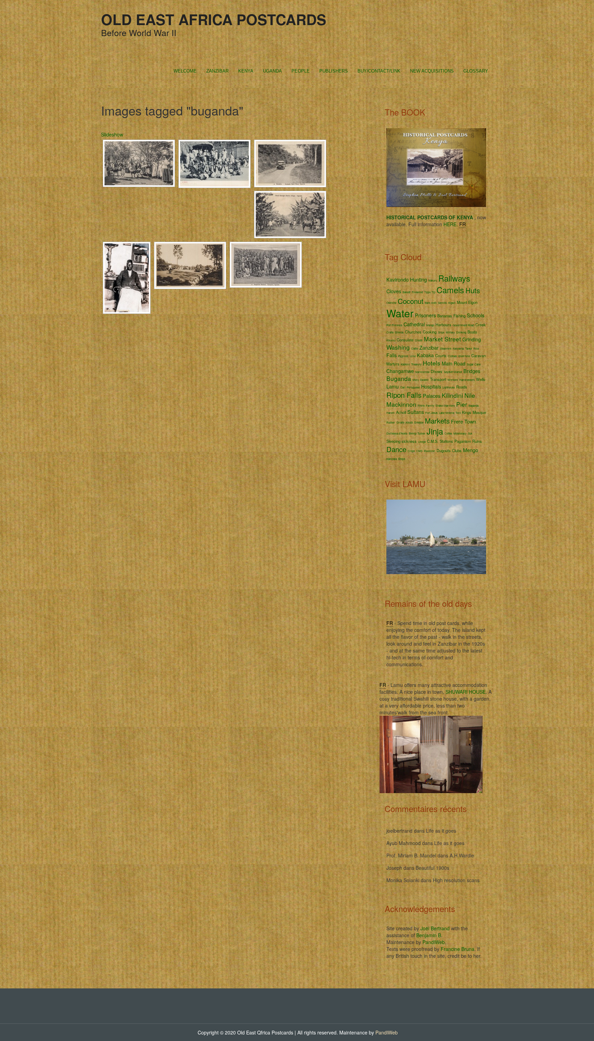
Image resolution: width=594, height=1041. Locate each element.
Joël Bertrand (435, 928)
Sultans (415, 411)
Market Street (442, 339)
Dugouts (444, 450)
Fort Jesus (431, 413)
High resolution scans (456, 880)
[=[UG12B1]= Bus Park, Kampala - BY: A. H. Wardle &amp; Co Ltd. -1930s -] (190, 265)
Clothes (452, 356)
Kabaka (425, 355)
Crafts (390, 332)
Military (450, 332)
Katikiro (405, 364)
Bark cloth (431, 303)
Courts (441, 355)
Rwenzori (429, 451)
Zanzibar (217, 71)
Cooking (430, 332)
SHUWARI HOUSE (466, 691)
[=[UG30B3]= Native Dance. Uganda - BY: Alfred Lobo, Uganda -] (138, 163)
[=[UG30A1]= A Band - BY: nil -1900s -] (214, 163)
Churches (413, 332)
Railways (454, 278)
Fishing (459, 315)
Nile (469, 395)
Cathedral (414, 324)
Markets (437, 420)
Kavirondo (397, 279)
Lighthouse (448, 387)
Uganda (272, 71)
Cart (402, 387)
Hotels (431, 363)
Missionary (459, 433)
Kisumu (390, 340)
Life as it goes (441, 830)
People (301, 71)
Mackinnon (401, 404)
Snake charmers (445, 405)
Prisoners (425, 315)
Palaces (431, 395)
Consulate (405, 339)
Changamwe (400, 371)
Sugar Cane (474, 364)
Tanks (468, 348)
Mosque (479, 412)
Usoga (422, 441)
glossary (475, 71)
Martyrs (392, 363)
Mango (430, 325)
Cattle (414, 348)
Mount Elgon (467, 302)
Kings (466, 412)
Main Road (453, 363)
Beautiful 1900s (432, 867)
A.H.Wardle (462, 855)
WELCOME (185, 71)
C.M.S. (432, 441)
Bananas (444, 315)
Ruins (477, 441)
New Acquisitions (432, 71)
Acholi (401, 412)
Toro (458, 413)
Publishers (333, 71)
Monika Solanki (402, 880)
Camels (450, 290)
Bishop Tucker (417, 433)
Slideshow (112, 134)
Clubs (457, 450)
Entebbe (419, 422)
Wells (480, 379)
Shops (401, 459)
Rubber (390, 422)
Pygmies (403, 356)
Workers (453, 380)
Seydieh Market (453, 372)
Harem (390, 413)
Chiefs (418, 340)
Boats (472, 332)
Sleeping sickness (401, 441)
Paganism (462, 441)
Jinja (435, 431)
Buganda (398, 378)
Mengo (470, 450)
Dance (396, 449)
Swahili (424, 380)
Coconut (411, 301)
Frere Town (463, 421)
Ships (441, 332)
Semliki (442, 303)
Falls (391, 355)
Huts (472, 290)
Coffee (448, 433)
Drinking (461, 332)
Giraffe (400, 422)
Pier (461, 404)
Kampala (391, 459)
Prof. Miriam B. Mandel (411, 855)
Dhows (436, 371)
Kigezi (451, 303)
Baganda (473, 405)
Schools (475, 315)
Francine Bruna (457, 948)
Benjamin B (428, 935)
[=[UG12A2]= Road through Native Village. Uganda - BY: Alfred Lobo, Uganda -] (290, 215)
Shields (399, 332)
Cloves (393, 291)
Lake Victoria (446, 413)
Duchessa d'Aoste (396, 433)
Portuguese (413, 387)
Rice (476, 348)
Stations (446, 441)
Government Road (463, 325)
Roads (461, 387)
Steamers (445, 348)
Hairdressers (467, 380)
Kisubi (409, 422)
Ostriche (391, 303)
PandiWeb (433, 942)
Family (430, 405)
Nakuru (432, 280)
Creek (480, 324)
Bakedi (406, 292)
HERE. (450, 224)
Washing (398, 347)
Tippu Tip (429, 292)
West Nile (464, 356)
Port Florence (394, 325)
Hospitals (431, 386)
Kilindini (452, 395)
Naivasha (458, 348)
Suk (470, 433)
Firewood (417, 292)
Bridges (471, 371)
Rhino (421, 405)
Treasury (416, 364)
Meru (415, 380)
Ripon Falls (403, 395)
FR (462, 224)
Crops (411, 451)
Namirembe (422, 372)
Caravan (478, 355)
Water (400, 313)
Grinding (471, 339)
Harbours (443, 324)
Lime (413, 356)
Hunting (418, 279)
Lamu (392, 386)
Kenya (245, 71)
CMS (419, 451)
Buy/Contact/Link (379, 71)
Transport (438, 379)
